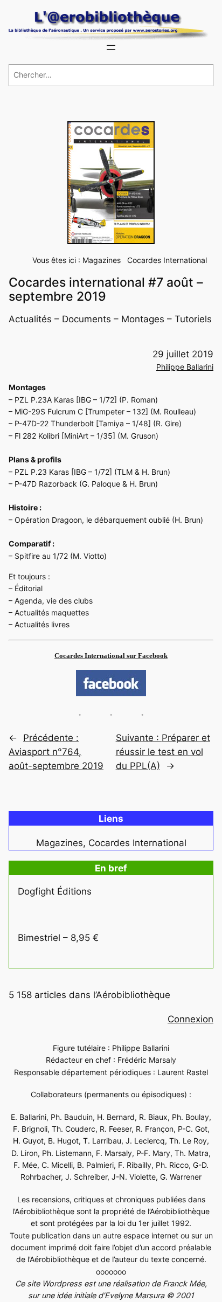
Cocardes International (167, 260)
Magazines (101, 260)
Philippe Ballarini (184, 366)
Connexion (190, 1019)
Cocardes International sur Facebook (111, 656)
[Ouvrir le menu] (111, 47)
